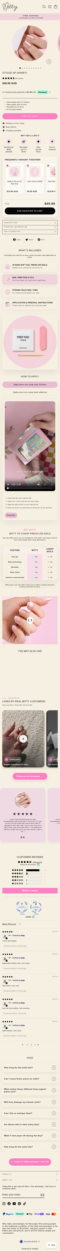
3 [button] (31, 1045)
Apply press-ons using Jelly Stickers (30, 385)
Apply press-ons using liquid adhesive (30, 392)
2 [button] (27, 1045)
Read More (11, 515)
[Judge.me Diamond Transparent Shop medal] (35, 907)
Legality (6, 1174)
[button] (8, 78)
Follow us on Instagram (30, 776)
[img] (7, 932)
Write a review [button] (30, 890)
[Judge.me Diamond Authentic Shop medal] (21, 907)
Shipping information (15, 227)
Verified (28, 917)
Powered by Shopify (30, 1249)
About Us (7, 1180)
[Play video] (23, 739)
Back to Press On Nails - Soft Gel (32, 1162)
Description (10, 222)
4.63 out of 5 (37, 862)
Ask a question (12, 231)
